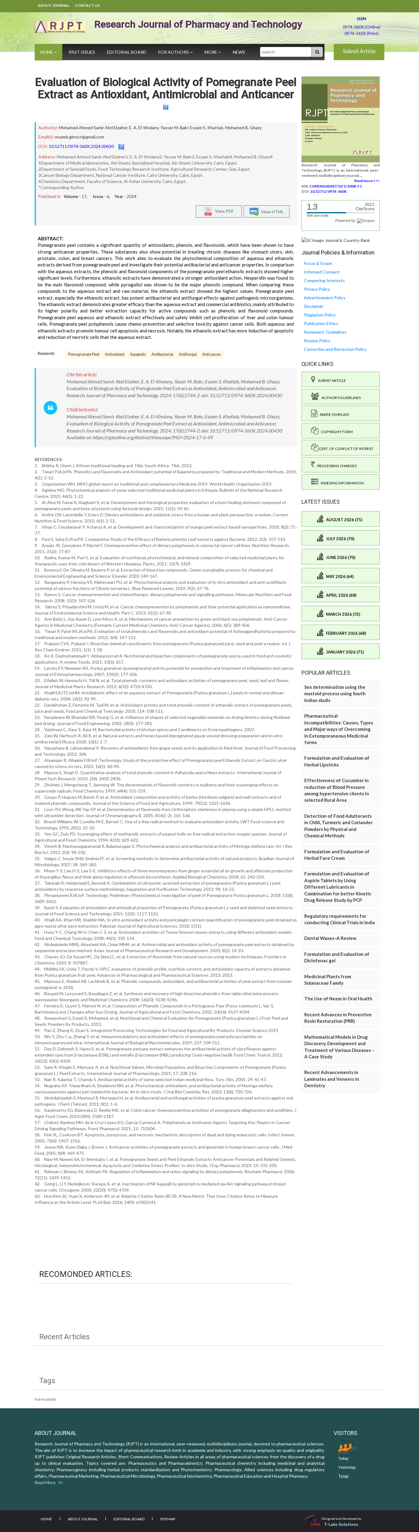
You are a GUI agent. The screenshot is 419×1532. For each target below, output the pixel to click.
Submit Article (359, 51)
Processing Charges (335, 465)
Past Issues (82, 52)
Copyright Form (335, 431)
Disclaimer (314, 306)
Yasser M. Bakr (174, 127)
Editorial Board (126, 52)
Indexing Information (341, 483)
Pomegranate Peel (83, 354)
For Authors (174, 52)
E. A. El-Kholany (144, 127)
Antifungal (188, 354)
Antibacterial (162, 354)
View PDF (223, 211)
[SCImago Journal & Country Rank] (336, 239)
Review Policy (317, 340)
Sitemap (167, 1519)
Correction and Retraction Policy (335, 349)
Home (47, 52)
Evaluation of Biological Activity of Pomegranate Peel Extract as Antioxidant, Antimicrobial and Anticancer (166, 88)
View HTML (271, 211)
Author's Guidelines (340, 397)
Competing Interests (324, 280)
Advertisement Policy (324, 297)
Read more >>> (367, 180)
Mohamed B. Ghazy (243, 127)
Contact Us (87, 5)
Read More (46, 1482)
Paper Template (333, 414)
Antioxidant (115, 354)
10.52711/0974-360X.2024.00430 (81, 146)
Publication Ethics (321, 323)
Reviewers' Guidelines (325, 332)
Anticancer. (211, 354)
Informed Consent (322, 271)
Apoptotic (138, 354)
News (239, 52)
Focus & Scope (318, 263)
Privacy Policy (317, 289)
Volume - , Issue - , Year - (100, 196)
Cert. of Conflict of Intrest (345, 448)
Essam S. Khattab (206, 127)
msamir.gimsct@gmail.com (79, 136)
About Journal (53, 5)
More (211, 52)
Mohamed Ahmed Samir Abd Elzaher (93, 127)
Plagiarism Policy (320, 314)
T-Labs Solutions (341, 1524)
